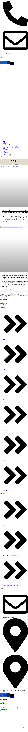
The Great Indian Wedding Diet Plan (13, 146)
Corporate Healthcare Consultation (12, 147)
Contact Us (5, 152)
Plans (4, 148)
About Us (5, 142)
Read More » (4, 221)
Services (4, 143)
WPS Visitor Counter (8, 304)
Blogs (4, 151)
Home (4, 141)
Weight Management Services (11, 144)
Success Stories (6, 149)
